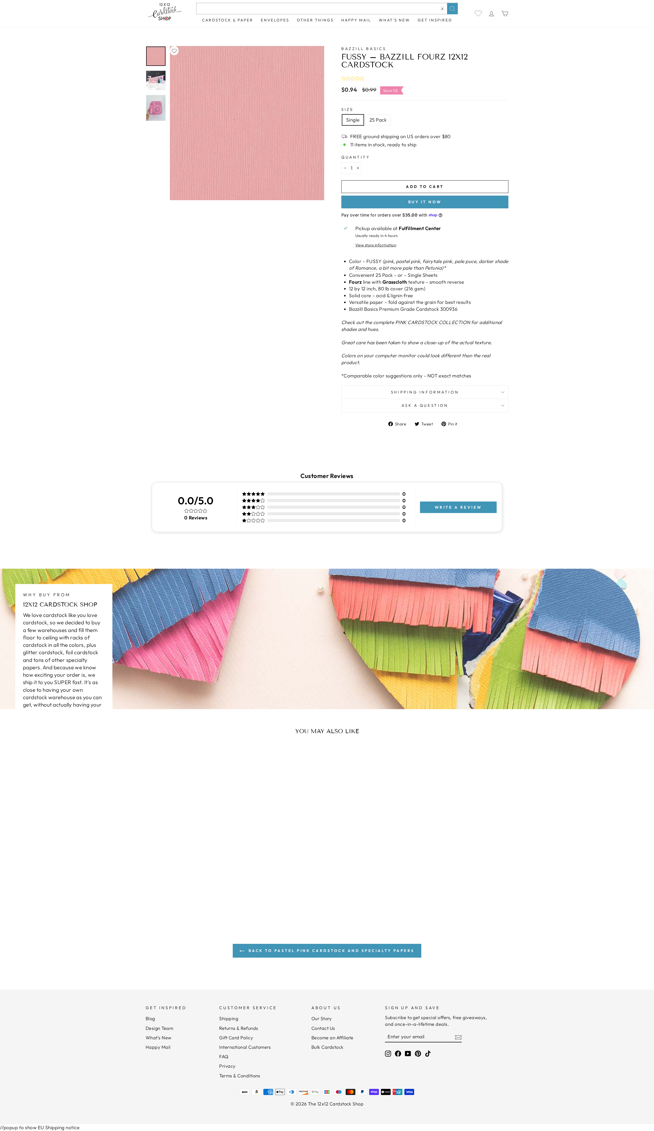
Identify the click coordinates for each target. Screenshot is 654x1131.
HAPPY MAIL (356, 20)
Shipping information (425, 392)
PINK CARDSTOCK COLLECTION (432, 322)
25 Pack (378, 120)
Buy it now (425, 201)
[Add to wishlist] (174, 50)
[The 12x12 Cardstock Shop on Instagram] (388, 1053)
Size (347, 109)
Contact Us (323, 1028)
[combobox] (327, 8)
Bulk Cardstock (327, 1047)
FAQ (223, 1056)
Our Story (321, 1018)
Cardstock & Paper (227, 20)
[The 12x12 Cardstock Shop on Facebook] (398, 1053)
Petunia (433, 268)
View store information (375, 245)
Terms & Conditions (239, 1076)
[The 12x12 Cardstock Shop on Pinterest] (418, 1053)
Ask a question (425, 405)
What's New (394, 20)
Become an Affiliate (332, 1038)
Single (353, 120)
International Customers (245, 1047)
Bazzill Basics (363, 48)
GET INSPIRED (435, 20)
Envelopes (275, 20)
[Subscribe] (458, 1036)
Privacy (227, 1066)
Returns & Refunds (238, 1028)
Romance (365, 268)
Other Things (315, 20)
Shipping (228, 1018)
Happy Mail (158, 1047)
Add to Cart (195, 887)
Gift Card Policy (236, 1038)
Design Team (159, 1028)
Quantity (355, 157)
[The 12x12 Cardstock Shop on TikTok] (428, 1053)
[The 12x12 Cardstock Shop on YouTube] (408, 1053)
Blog (150, 1018)
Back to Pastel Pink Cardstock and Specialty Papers (331, 950)
